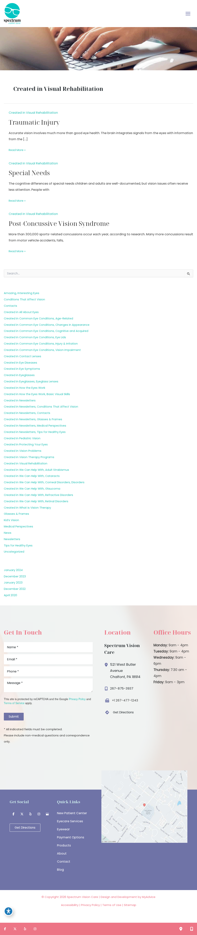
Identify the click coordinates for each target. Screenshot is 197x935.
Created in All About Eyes (21, 312)
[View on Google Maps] (144, 806)
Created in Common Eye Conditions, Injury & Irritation (41, 344)
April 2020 (10, 595)
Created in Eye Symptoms (22, 369)
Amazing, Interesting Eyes (21, 293)
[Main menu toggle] (188, 13)
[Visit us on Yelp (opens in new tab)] (30, 814)
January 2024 (13, 570)
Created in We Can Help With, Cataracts (32, 476)
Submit (14, 717)
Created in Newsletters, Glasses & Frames (33, 419)
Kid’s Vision (11, 520)
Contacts (10, 306)
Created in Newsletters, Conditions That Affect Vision (41, 407)
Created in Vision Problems (22, 451)
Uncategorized (14, 552)
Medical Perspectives (18, 526)
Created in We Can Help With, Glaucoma (32, 489)
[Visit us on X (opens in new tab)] (22, 814)
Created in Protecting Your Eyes (26, 444)
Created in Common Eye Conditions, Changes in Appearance (46, 325)
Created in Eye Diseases (20, 363)
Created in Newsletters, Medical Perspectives (35, 426)
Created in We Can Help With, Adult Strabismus (36, 470)
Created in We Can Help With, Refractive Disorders (38, 495)
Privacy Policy (77, 699)
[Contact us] (191, 928)
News (7, 533)
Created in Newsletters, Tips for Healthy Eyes (35, 432)
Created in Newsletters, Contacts (27, 413)
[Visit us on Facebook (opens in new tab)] (13, 814)
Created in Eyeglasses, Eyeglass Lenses (31, 381)
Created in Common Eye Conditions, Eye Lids (35, 337)
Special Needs (29, 172)
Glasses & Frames (16, 514)
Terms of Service (14, 703)
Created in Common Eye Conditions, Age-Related (38, 318)
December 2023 (15, 576)
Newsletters (12, 539)
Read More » (17, 150)
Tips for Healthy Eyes (18, 545)
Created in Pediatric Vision (22, 438)
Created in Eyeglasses (19, 375)
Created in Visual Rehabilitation (33, 112)
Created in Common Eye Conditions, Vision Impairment (42, 350)
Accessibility (69, 905)
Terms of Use (111, 905)
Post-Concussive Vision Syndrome (59, 223)
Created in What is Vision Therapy (27, 508)
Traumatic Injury (34, 122)
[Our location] (180, 928)
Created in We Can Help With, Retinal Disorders (36, 501)
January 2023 (13, 582)
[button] (119, 712)
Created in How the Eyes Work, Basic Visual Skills (37, 394)
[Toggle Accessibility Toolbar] (8, 911)
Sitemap (130, 905)
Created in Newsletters (20, 400)
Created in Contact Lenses (22, 356)
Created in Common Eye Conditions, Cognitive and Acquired (46, 331)
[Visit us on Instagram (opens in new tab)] (39, 814)
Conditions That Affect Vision (24, 299)
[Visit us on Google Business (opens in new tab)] (47, 814)
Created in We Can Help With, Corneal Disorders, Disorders (44, 482)
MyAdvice (148, 897)
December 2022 (15, 589)
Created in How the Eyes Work (24, 388)
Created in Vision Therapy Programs (29, 457)
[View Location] (107, 664)
